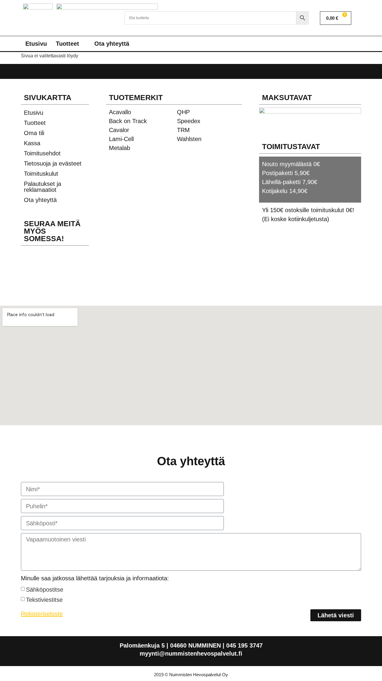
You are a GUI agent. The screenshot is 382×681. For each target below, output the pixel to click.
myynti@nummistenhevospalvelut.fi (191, 653)
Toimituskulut (41, 173)
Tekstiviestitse (44, 599)
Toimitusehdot (42, 153)
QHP (183, 112)
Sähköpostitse (44, 589)
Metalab (119, 148)
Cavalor (119, 130)
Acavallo (120, 112)
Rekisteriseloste (42, 613)
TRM (183, 130)
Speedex (188, 121)
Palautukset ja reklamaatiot (42, 186)
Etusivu (36, 43)
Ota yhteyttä (111, 43)
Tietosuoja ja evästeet (52, 163)
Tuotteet (67, 43)
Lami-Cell (121, 139)
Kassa (32, 143)
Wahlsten (189, 139)
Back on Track (128, 121)
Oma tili (34, 133)
